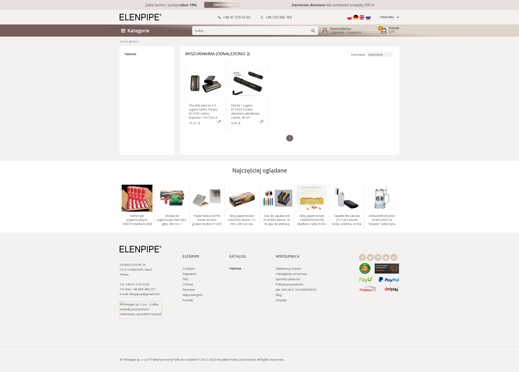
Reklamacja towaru (288, 268)
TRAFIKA (130, 54)
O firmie (187, 284)
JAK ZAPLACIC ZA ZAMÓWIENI (296, 289)
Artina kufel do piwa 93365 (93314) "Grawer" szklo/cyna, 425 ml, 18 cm (382, 220)
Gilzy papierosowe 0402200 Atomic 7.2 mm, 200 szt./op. (241, 220)
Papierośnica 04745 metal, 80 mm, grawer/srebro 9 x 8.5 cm (207, 220)
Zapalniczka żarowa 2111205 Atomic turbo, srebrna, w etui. (347, 220)
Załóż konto (222, 5)
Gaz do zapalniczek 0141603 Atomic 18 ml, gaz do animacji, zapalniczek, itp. (277, 220)
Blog (279, 295)
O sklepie (188, 268)
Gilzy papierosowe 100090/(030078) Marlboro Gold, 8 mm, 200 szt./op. (311, 220)
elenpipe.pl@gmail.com (144, 294)
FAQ (185, 279)
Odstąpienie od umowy (291, 274)
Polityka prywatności (289, 284)
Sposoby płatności (288, 279)
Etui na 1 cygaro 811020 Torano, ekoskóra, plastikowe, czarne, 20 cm (245, 111)
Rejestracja (355, 32)
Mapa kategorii (192, 295)
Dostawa (188, 289)
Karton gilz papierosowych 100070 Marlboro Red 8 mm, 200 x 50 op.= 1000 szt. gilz (137, 220)
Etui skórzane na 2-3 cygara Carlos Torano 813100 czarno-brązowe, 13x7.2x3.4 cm (203, 113)
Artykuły (281, 300)
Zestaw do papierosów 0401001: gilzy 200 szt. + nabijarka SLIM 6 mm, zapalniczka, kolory (172, 220)
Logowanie (337, 32)
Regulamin (189, 274)
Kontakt (187, 300)
